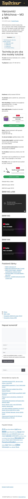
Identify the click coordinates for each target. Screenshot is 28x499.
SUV (6, 445)
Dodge (15, 431)
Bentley (19, 429)
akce (7, 429)
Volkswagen (5, 447)
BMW (5, 314)
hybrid (18, 434)
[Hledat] (23, 370)
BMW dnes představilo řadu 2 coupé (14, 268)
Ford (23, 431)
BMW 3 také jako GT (10, 267)
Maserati (5, 438)
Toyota (13, 444)
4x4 (3, 429)
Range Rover (18, 442)
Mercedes (18, 438)
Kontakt (4, 487)
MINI (23, 438)
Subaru (3, 444)
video (8, 314)
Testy (10, 445)
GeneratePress (22, 497)
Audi (16, 429)
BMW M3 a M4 (8, 43)
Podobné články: (9, 47)
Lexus (25, 435)
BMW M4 (7, 46)
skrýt (13, 37)
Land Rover (21, 435)
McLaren (12, 438)
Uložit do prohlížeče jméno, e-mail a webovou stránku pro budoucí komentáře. (14, 356)
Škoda (17, 447)
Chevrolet (12, 431)
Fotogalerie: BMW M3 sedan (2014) (13, 316)
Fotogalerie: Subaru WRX (10, 318)
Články (5, 312)
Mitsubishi (4, 439)
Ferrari (19, 432)
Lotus (3, 438)
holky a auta (9, 434)
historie (4, 434)
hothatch (14, 434)
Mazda (9, 438)
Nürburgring (16, 440)
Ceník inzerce (9, 487)
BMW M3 (7, 44)
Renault (21, 442)
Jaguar (4, 435)
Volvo (10, 447)
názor (11, 440)
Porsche (5, 442)
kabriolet (8, 436)
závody (13, 447)
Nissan (8, 440)
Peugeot (21, 439)
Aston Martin (11, 429)
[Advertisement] (14, 79)
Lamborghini (15, 435)
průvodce (12, 442)
